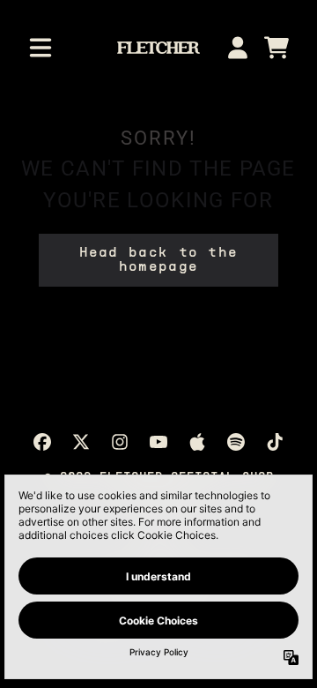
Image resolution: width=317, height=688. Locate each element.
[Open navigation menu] (40, 47)
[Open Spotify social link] (236, 442)
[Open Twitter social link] (81, 442)
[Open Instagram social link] (119, 442)
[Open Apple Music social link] (197, 442)
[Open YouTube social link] (158, 442)
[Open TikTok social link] (274, 442)
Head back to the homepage (159, 260)
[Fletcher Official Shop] (158, 48)
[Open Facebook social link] (42, 442)
